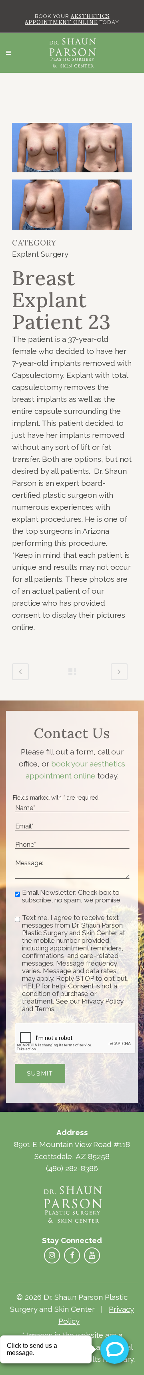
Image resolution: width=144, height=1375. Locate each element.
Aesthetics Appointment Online (67, 19)
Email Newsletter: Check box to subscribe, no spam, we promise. (72, 896)
